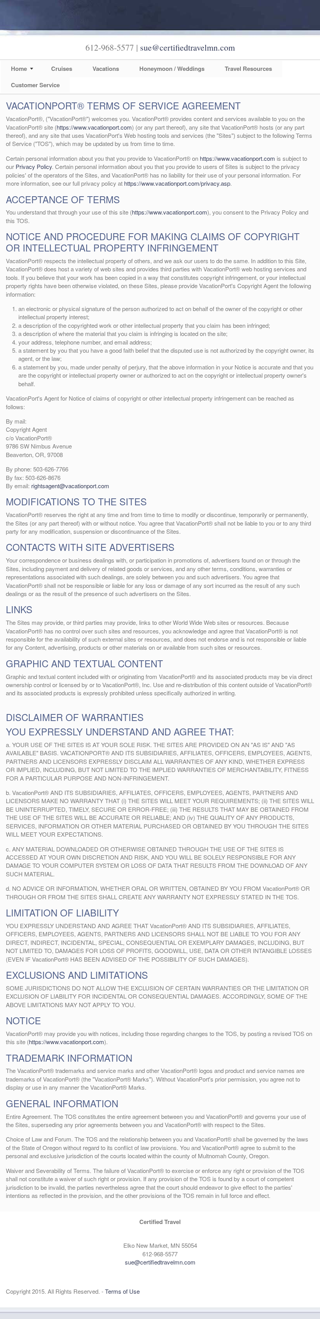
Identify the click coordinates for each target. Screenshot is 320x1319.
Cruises (61, 68)
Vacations (105, 68)
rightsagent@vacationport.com (70, 486)
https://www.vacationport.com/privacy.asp (177, 183)
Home (19, 68)
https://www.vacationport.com (94, 127)
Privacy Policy (34, 166)
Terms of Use (122, 1291)
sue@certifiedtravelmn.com (187, 47)
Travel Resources (248, 68)
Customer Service (35, 85)
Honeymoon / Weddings (171, 68)
